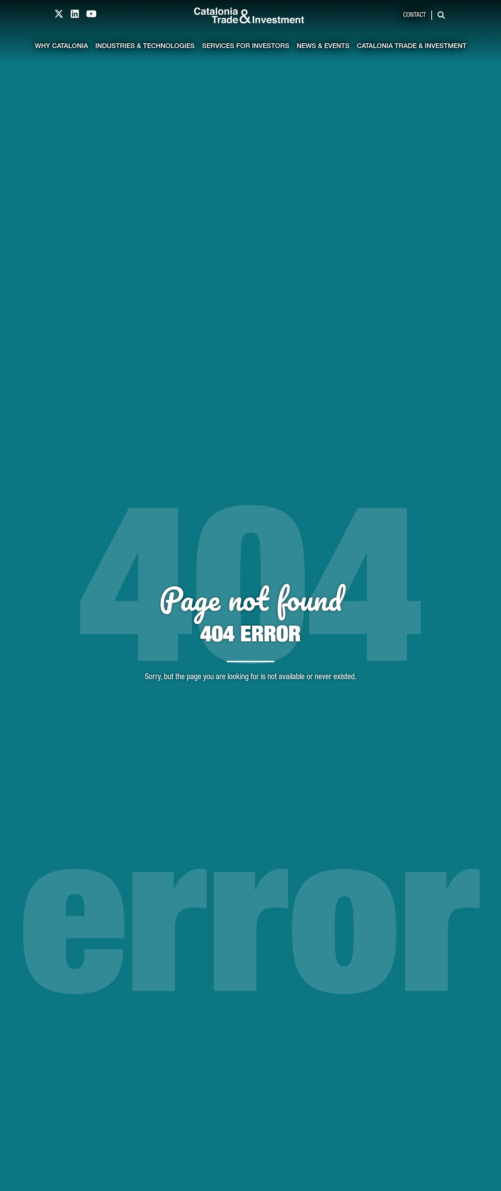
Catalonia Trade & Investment (412, 46)
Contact (414, 15)
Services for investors (245, 46)
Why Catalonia (61, 46)
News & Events (323, 46)
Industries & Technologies (145, 46)
